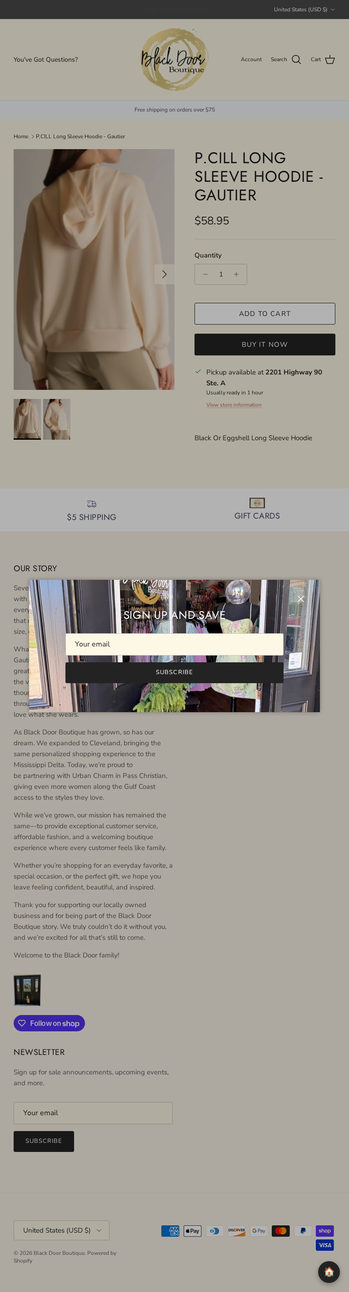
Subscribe (174, 672)
